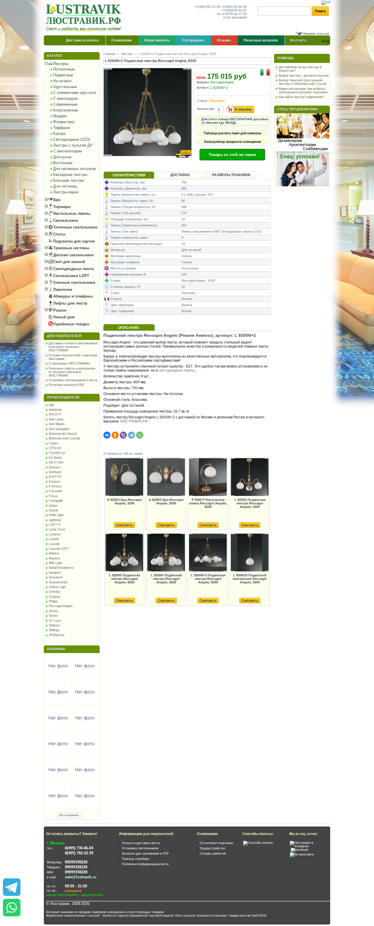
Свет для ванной (68, 262)
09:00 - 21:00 (76, 886)
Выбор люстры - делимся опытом (304, 75)
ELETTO (55, 476)
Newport (55, 572)
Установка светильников (140, 848)
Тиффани (61, 128)
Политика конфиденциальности (145, 864)
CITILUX (55, 448)
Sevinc (53, 611)
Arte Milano (57, 424)
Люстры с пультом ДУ (72, 145)
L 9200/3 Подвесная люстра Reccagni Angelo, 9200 (249, 503)
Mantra (54, 553)
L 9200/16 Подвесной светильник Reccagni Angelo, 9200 (250, 578)
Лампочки (62, 289)
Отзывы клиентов (213, 853)
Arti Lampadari (59, 429)
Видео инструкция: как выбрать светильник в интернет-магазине (303, 90)
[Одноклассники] (115, 435)
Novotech (56, 577)
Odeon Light (57, 587)
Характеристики (129, 175)
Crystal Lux (57, 452)
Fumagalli (55, 500)
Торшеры (61, 207)
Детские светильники (73, 255)
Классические (65, 110)
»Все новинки (68, 815)
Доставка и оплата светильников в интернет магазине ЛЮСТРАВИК (73, 346)
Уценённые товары (70, 324)
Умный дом (63, 317)
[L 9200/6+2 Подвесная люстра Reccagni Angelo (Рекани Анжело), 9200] (148, 161)
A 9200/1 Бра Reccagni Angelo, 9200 (124, 501)
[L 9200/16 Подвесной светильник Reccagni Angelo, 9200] (249, 553)
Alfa (51, 405)
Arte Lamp (56, 419)
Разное (59, 310)
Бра (56, 199)
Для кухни (62, 157)
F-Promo (55, 486)
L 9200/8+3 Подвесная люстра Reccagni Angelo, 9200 (208, 578)
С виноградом (65, 98)
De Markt (55, 457)
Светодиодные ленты (73, 269)
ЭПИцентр (56, 635)
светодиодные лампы (177, 370)
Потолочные (64, 69)
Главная (109, 54)
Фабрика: (203, 82)
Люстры (60, 63)
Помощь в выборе (135, 858)
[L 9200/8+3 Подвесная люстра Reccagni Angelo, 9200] (207, 553)
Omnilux (54, 591)
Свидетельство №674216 (247, 915)
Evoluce (54, 481)
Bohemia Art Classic (63, 433)
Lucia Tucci (57, 529)
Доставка (180, 175)
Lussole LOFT (59, 548)
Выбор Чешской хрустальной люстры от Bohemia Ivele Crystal (302, 81)
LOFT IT (55, 524)
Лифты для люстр (69, 303)
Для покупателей (64, 336)
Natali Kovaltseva (61, 567)
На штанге (62, 81)
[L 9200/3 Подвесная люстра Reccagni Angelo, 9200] (249, 477)
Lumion (54, 539)
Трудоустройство (212, 848)
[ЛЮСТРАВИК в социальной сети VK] (302, 854)
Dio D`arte (56, 462)
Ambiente (55, 409)
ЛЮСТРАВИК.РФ (134, 421)
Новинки (56, 649)
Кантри (59, 133)
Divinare (54, 467)
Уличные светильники (73, 282)
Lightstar (55, 520)
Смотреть (124, 525)
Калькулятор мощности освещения (232, 141)
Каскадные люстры (70, 174)
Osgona (54, 596)
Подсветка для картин (73, 241)
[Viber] (123, 435)
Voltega (54, 630)
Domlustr (55, 472)
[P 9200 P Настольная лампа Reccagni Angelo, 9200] (207, 477)
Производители (63, 398)
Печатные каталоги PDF (66, 384)
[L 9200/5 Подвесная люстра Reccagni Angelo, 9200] (124, 553)
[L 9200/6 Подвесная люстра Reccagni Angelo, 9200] (166, 553)
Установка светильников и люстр (73, 380)
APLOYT (55, 414)
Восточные (62, 163)
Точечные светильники (74, 227)
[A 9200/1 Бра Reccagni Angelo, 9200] (124, 477)
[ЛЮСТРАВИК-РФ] (85, 18)
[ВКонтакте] (106, 435)
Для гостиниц (65, 186)
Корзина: (309, 33)
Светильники (65, 220)
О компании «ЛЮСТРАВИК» (69, 363)
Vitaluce (54, 625)
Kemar (53, 510)
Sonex (53, 615)
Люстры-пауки (65, 192)
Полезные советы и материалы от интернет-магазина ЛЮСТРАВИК (72, 372)
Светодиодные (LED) (71, 139)
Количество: (206, 109)
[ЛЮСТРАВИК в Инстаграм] (308, 846)
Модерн (60, 116)
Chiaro (53, 443)
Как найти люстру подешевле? (301, 97)
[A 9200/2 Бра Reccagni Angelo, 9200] (166, 477)
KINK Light (56, 515)
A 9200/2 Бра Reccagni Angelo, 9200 (166, 501)
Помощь (285, 58)
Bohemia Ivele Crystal (64, 438)
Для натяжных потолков (74, 168)
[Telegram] (131, 435)
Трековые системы (70, 248)
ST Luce (55, 620)
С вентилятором (67, 151)
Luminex (55, 534)
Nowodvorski (58, 582)
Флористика (63, 122)
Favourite (55, 491)
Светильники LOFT (70, 276)
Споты (58, 234)
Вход (325, 41)
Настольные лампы (71, 213)
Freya (53, 496)
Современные (65, 104)
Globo (53, 505)
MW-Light (55, 563)
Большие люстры (68, 180)
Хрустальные (65, 87)
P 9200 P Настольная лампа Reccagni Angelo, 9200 (208, 503)
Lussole (54, 544)
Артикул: (202, 87)
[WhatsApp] (139, 435)
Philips (53, 601)
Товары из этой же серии (232, 154)
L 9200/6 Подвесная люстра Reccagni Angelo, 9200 (166, 578)
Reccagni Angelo (60, 606)
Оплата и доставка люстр (141, 843)
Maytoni (54, 558)
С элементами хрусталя (74, 92)
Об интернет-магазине (216, 843)
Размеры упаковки (231, 175)
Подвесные (63, 75)
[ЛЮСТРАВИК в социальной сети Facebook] (300, 849)
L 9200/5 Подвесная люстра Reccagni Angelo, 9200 (124, 578)
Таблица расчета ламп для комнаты (232, 133)
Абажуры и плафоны (72, 296)
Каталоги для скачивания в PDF (145, 853)
